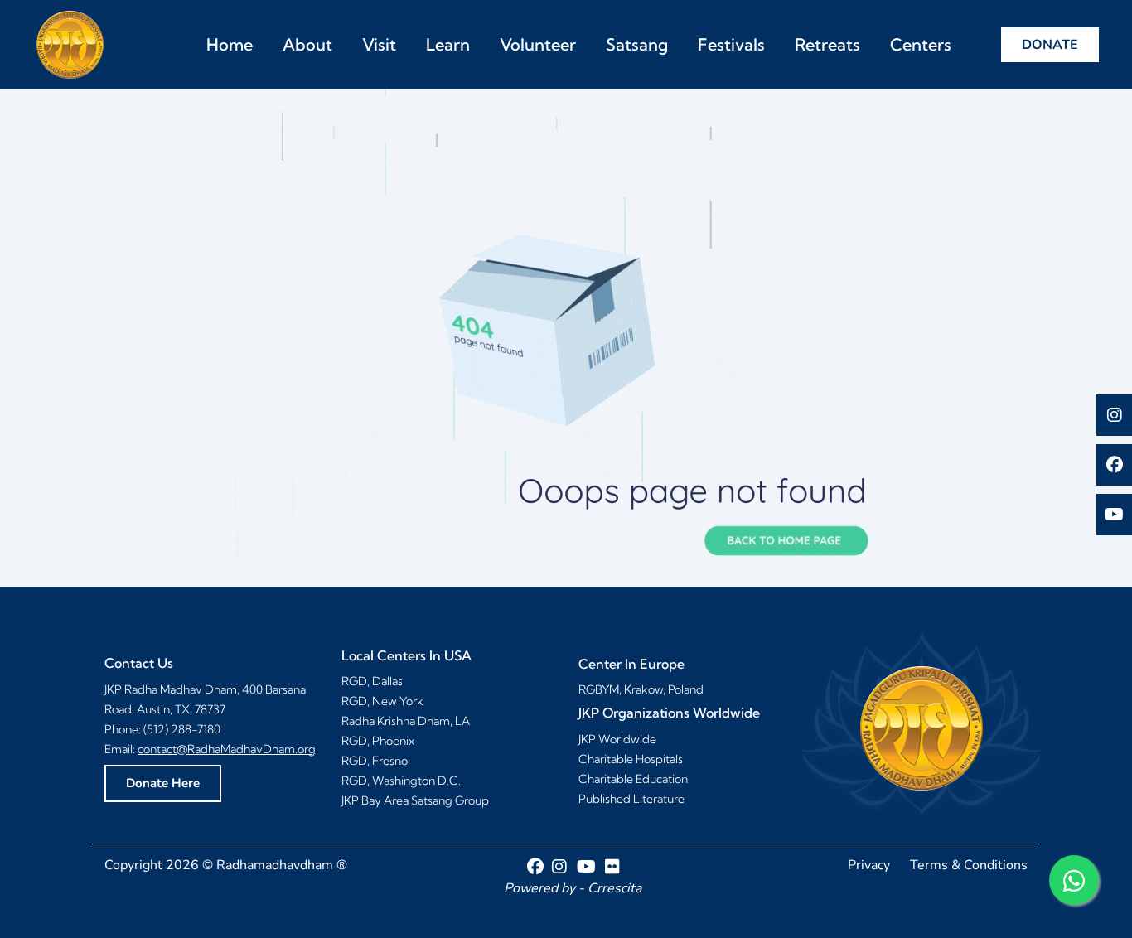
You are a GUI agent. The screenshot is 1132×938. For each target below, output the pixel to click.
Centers (920, 44)
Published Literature (631, 798)
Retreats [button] (827, 44)
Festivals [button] (731, 44)
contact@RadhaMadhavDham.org (227, 749)
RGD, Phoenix (377, 740)
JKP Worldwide (617, 739)
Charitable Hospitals (630, 759)
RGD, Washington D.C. (401, 780)
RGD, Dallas (372, 681)
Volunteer (538, 44)
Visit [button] (379, 44)
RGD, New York (382, 701)
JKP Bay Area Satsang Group (415, 800)
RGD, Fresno (374, 760)
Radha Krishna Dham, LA (405, 720)
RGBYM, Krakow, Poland (641, 689)
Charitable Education (633, 778)
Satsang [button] (637, 44)
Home (229, 44)
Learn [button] (448, 44)
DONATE (1050, 45)
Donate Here (163, 783)
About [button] (307, 44)
